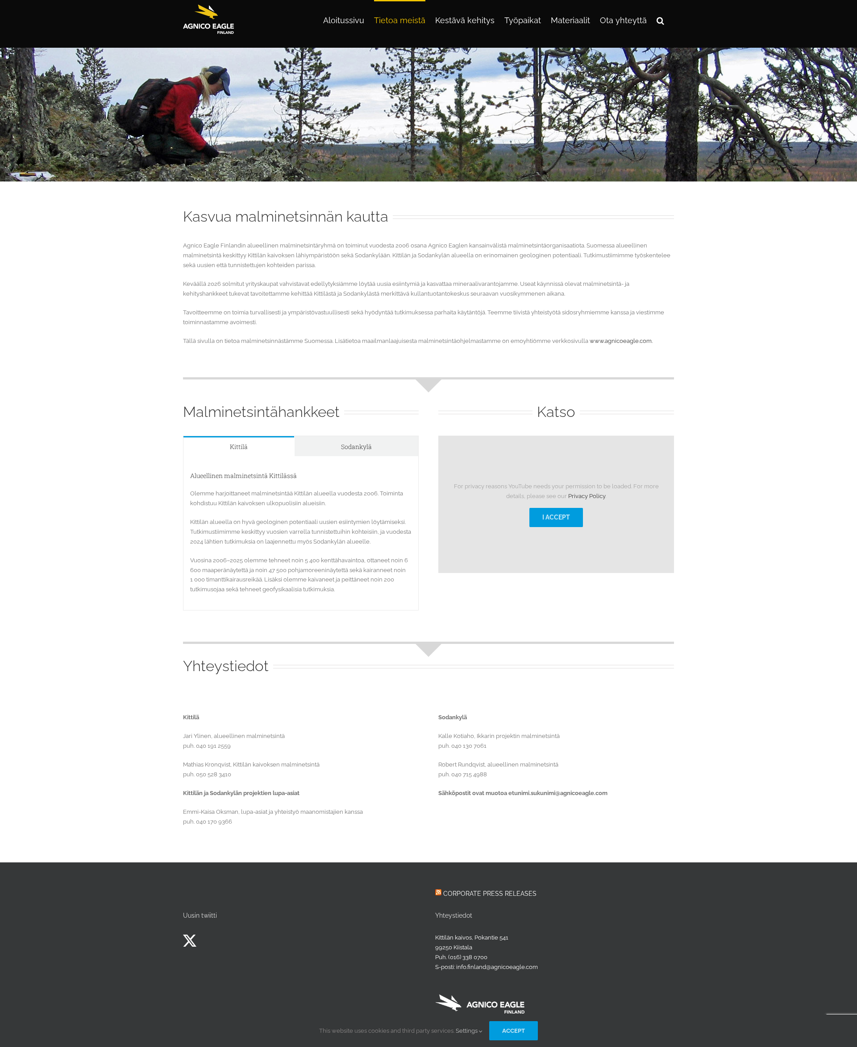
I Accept (556, 517)
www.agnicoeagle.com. (621, 341)
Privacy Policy (586, 496)
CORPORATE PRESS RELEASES (490, 893)
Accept (513, 1030)
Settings (467, 1030)
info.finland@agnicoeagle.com (497, 967)
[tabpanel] (301, 533)
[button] (660, 19)
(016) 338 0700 (467, 957)
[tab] (238, 446)
